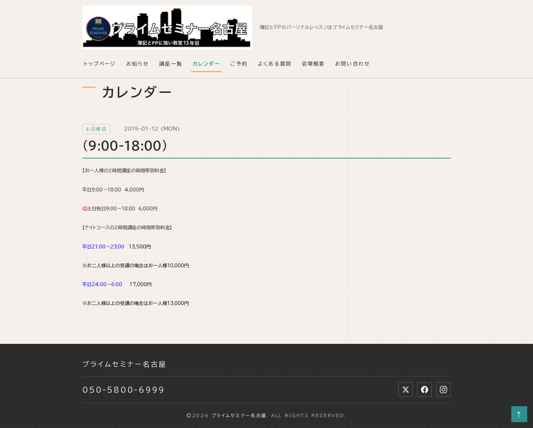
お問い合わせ (352, 63)
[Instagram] (443, 389)
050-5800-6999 (123, 389)
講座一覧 (170, 63)
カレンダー (206, 63)
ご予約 (239, 63)
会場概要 (313, 63)
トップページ (100, 63)
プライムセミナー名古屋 (124, 364)
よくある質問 (275, 63)
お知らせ (137, 63)
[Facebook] (424, 389)
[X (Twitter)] (405, 389)
